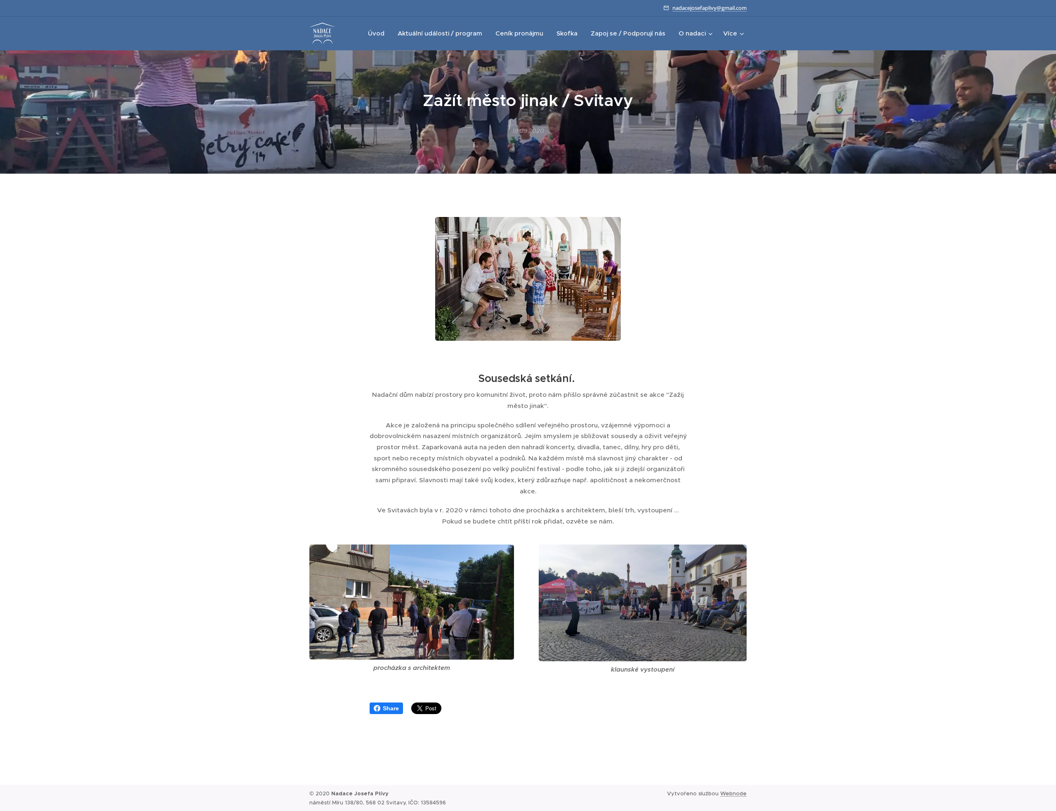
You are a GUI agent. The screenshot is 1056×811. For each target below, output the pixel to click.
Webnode (733, 793)
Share (391, 708)
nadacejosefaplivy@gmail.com (709, 8)
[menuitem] (378, 33)
